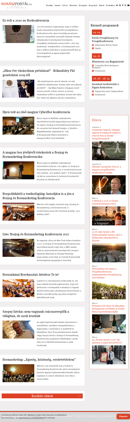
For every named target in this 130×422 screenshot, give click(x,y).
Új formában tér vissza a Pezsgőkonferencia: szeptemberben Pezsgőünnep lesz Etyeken (106, 272)
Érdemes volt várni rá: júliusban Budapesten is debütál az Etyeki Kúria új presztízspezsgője (108, 307)
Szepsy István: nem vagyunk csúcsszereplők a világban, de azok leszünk (36, 313)
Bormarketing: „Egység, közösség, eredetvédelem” (39, 359)
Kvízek (101, 5)
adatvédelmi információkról (31, 417)
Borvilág (49, 5)
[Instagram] (125, 5)
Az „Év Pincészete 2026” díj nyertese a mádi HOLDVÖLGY (107, 340)
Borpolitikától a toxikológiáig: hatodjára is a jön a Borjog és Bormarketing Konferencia (38, 196)
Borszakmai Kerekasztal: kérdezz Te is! (31, 274)
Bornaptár (83, 5)
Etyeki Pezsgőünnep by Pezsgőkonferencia (105, 39)
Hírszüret (73, 5)
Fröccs (65, 5)
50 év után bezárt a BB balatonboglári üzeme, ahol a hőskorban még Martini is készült (107, 235)
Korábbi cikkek (42, 396)
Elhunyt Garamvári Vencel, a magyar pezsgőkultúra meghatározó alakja (106, 168)
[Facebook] (122, 5)
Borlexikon (110, 5)
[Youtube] (128, 5)
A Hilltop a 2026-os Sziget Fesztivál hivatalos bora (105, 201)
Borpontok (93, 5)
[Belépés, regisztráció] (117, 5)
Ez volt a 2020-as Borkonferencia (26, 20)
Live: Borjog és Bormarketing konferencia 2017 (36, 234)
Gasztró (57, 5)
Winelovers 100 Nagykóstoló (108, 61)
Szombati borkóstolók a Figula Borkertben (105, 85)
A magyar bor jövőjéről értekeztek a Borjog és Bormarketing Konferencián (35, 154)
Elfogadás (123, 417)
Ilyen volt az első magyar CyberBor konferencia (36, 112)
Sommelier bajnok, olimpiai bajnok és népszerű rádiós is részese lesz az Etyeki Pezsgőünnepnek (106, 133)
